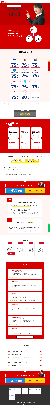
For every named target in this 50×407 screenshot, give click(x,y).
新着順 (17, 267)
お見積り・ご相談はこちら (49, 65)
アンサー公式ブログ (35, 402)
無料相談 (38, 97)
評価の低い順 (33, 267)
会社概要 (18, 402)
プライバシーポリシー (22, 402)
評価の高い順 (25, 267)
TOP (14, 402)
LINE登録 (11, 253)
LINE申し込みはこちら (49, 228)
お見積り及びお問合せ (28, 402)
